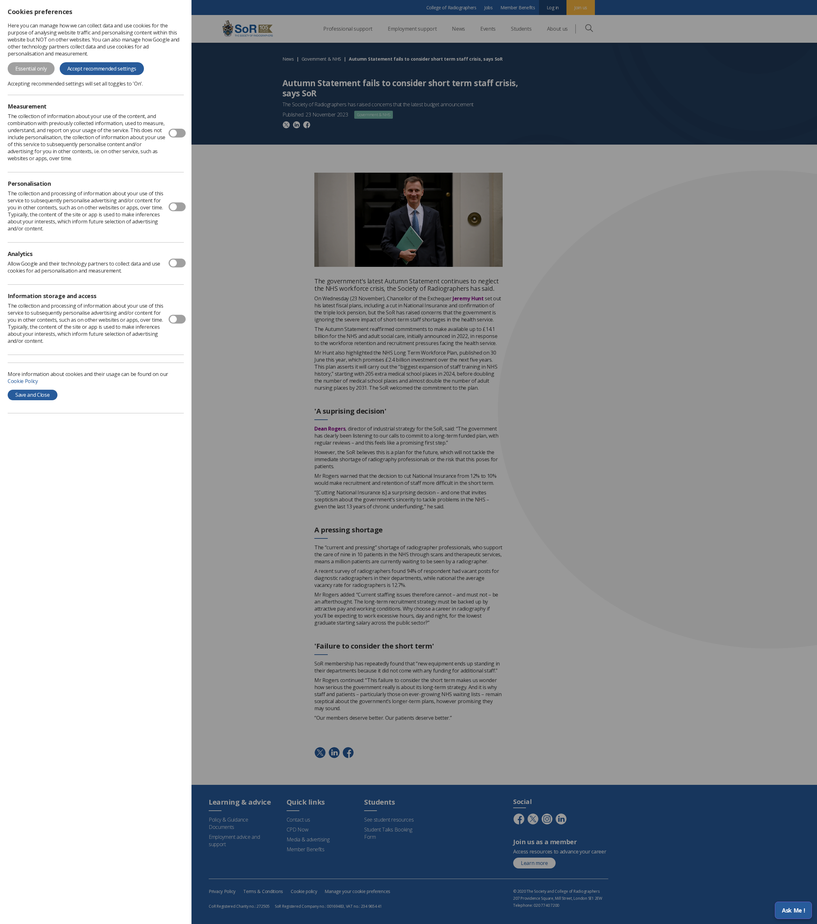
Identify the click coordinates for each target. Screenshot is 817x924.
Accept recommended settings (101, 68)
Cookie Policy (23, 381)
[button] (793, 910)
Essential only (31, 68)
